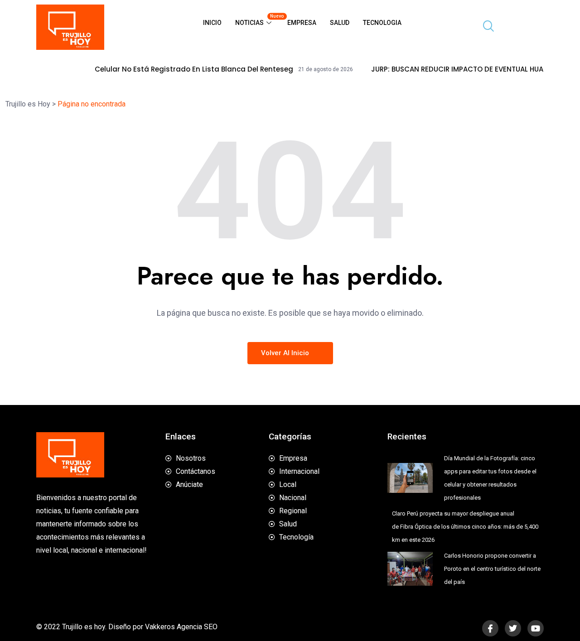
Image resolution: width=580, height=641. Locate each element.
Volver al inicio (286, 353)
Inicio (212, 22)
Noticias (257, 20)
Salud (339, 22)
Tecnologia (382, 22)
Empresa (301, 22)
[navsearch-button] (485, 27)
